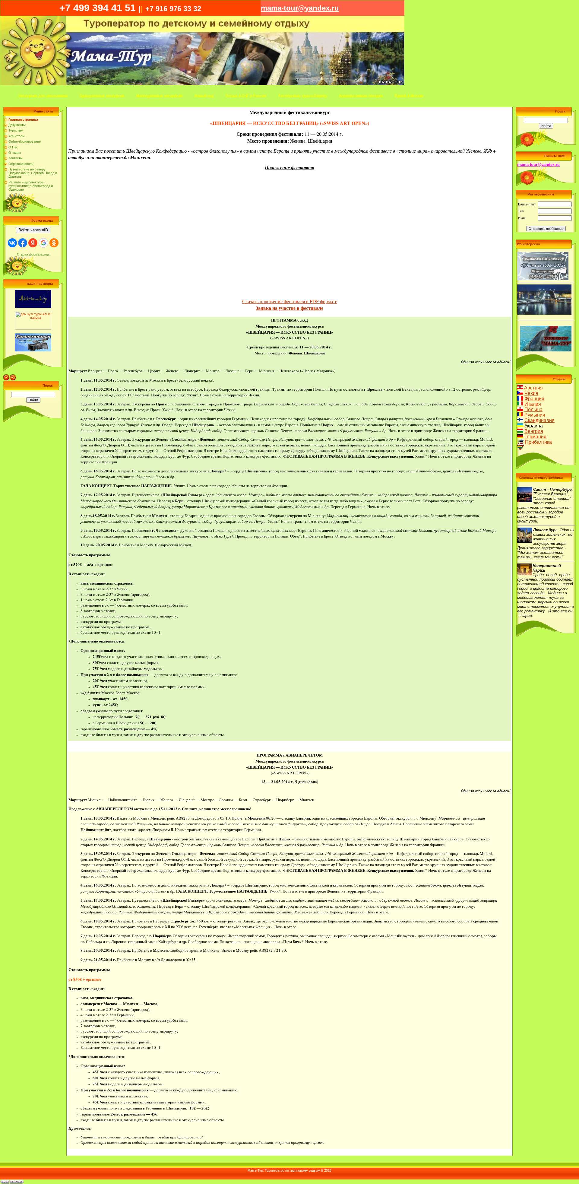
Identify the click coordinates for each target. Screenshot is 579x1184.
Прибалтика (538, 442)
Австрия (533, 387)
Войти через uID (33, 230)
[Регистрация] (6, 376)
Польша (533, 409)
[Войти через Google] (43, 243)
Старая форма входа (33, 254)
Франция (534, 398)
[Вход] (13, 376)
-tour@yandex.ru (300, 8)
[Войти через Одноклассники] (54, 242)
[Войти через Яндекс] (32, 242)
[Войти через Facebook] (22, 242)
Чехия (531, 393)
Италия (532, 404)
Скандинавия (539, 420)
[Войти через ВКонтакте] (12, 242)
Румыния (534, 414)
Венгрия (533, 431)
